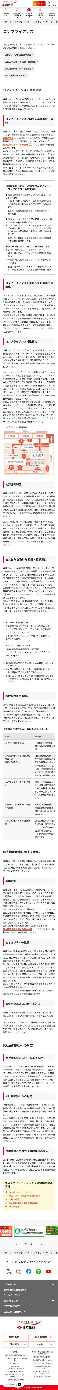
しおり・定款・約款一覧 (42, 1376)
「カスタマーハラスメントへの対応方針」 (15, 1359)
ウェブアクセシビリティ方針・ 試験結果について (15, 1376)
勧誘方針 (16, 1352)
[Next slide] (41, 1244)
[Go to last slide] (16, 1244)
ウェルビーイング (12, 1295)
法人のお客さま (11, 1300)
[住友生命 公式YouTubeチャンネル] (48, 1271)
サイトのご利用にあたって (16, 1371)
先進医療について (16, 1363)
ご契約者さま (10, 1284)
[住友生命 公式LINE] (38, 1271)
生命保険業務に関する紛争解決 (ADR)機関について (42, 1353)
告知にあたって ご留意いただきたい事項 (16, 1367)
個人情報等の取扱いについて (42, 1360)
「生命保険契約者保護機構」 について (42, 1367)
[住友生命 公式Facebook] (28, 1271)
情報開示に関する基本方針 (42, 1357)
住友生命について (12, 1305)
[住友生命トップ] (29, 1327)
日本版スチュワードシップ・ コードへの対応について (42, 1372)
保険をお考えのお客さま (15, 1289)
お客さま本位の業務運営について (16, 1355)
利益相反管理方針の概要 (16, 1380)
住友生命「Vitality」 (14, 1311)
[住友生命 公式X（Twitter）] (9, 1271)
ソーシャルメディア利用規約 (42, 1363)
